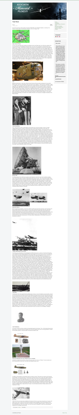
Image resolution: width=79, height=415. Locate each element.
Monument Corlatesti (58, 26)
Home (56, 22)
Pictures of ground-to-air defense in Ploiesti (59, 28)
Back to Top (65, 412)
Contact (56, 29)
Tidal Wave (57, 23)
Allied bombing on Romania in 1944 (60, 25)
